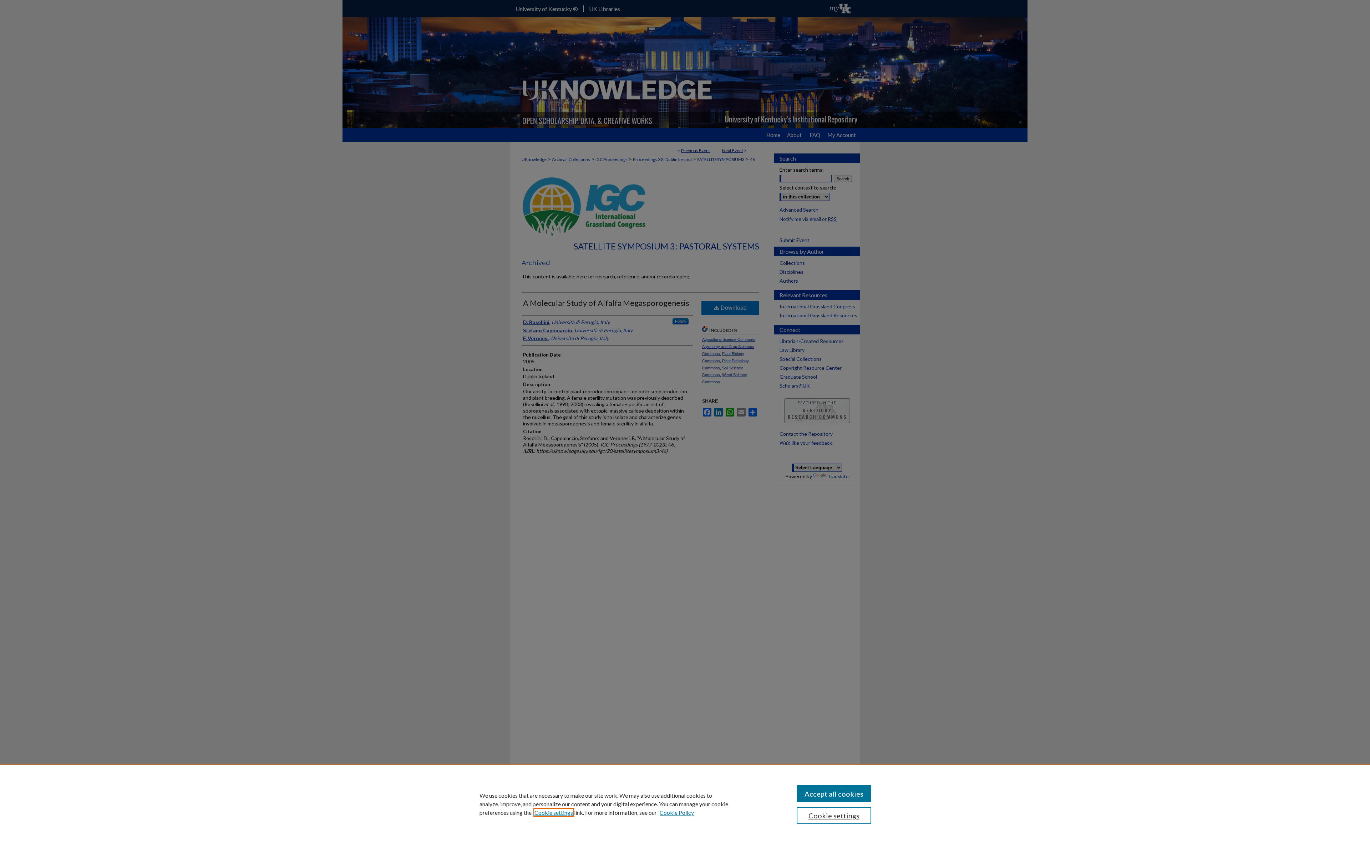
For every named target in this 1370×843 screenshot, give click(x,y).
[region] (685, 803)
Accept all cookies (834, 793)
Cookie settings (553, 812)
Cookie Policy (677, 812)
